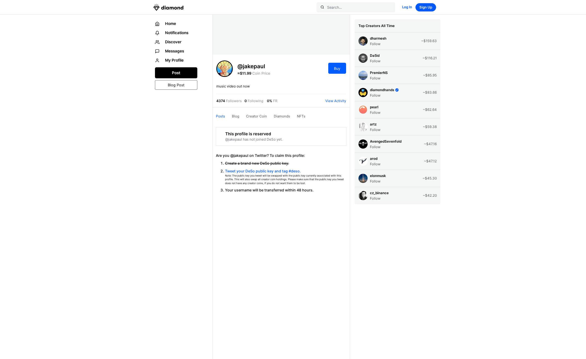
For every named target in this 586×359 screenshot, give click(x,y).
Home (170, 23)
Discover (173, 42)
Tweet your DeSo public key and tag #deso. (263, 171)
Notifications (176, 32)
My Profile (174, 60)
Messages (174, 51)
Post (176, 73)
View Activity (335, 101)
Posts (220, 116)
